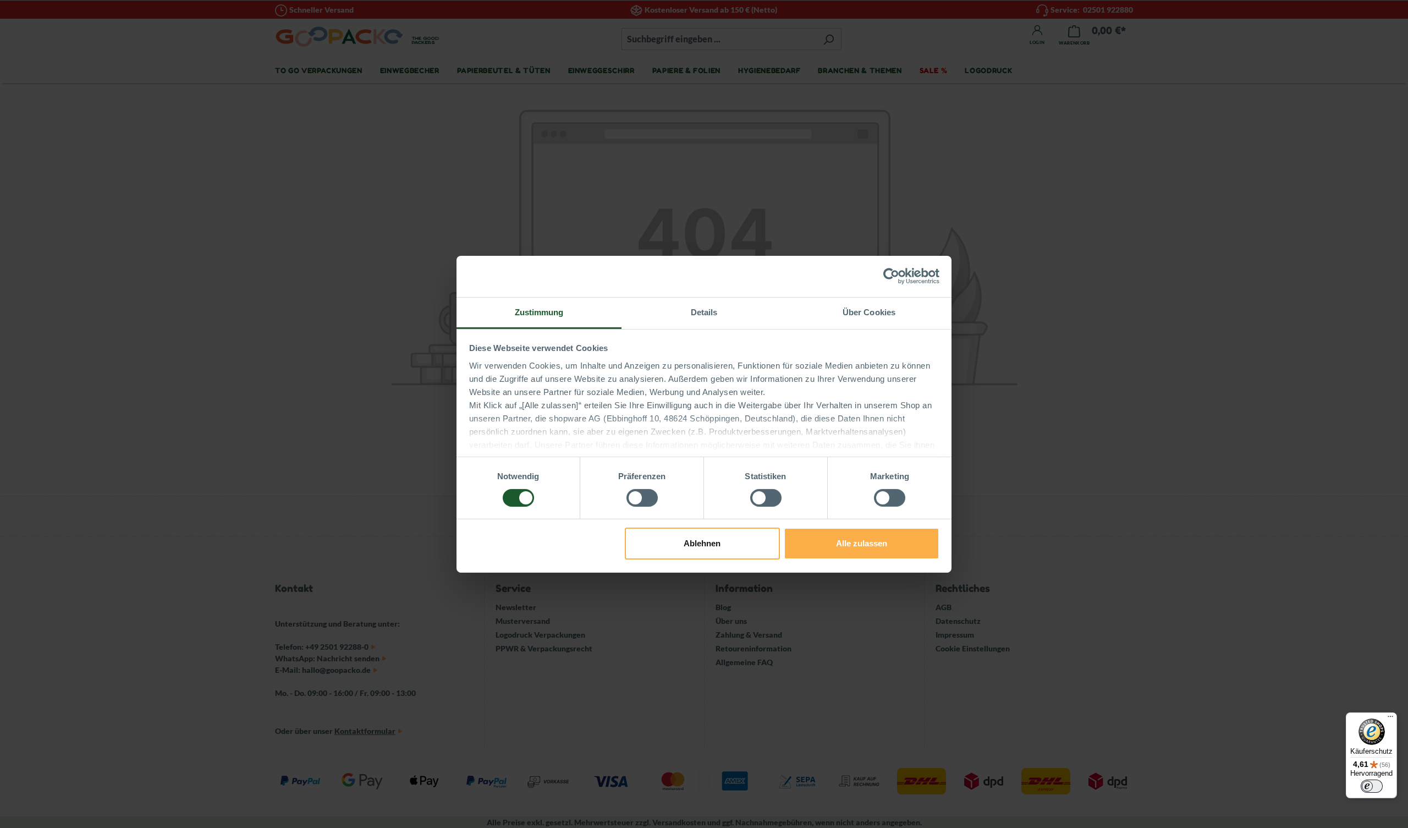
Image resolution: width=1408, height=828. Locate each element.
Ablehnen (702, 543)
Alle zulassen (861, 543)
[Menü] (1390, 719)
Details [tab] (704, 311)
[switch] (642, 498)
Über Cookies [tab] (869, 311)
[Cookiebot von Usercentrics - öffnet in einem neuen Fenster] (891, 276)
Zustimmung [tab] (539, 311)
